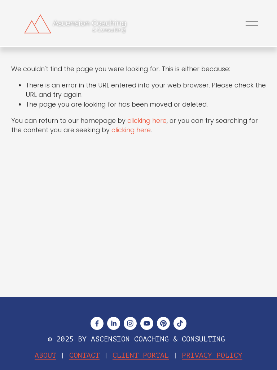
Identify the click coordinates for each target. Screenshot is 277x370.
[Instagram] (130, 323)
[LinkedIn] (113, 323)
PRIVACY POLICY (212, 355)
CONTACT (84, 355)
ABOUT (45, 355)
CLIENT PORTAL (141, 355)
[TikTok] (179, 323)
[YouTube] (146, 323)
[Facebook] (97, 323)
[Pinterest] (163, 323)
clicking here (147, 120)
